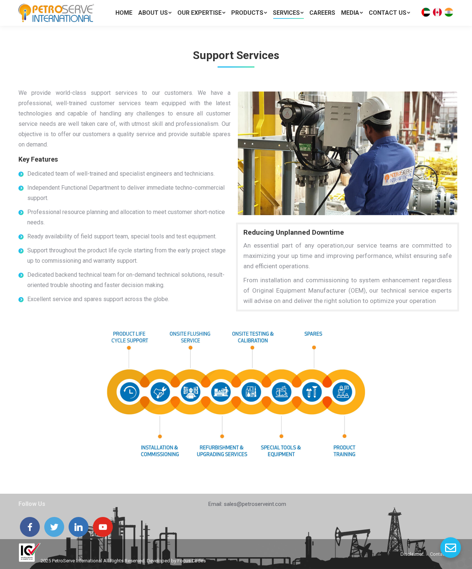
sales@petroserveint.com (255, 504)
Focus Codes (191, 560)
